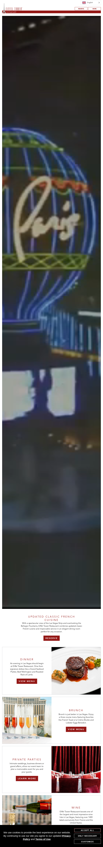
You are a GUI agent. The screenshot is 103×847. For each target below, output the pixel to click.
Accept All (87, 830)
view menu (27, 681)
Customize (87, 842)
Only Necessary (87, 836)
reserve (81, 9)
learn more (27, 778)
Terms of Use (43, 839)
